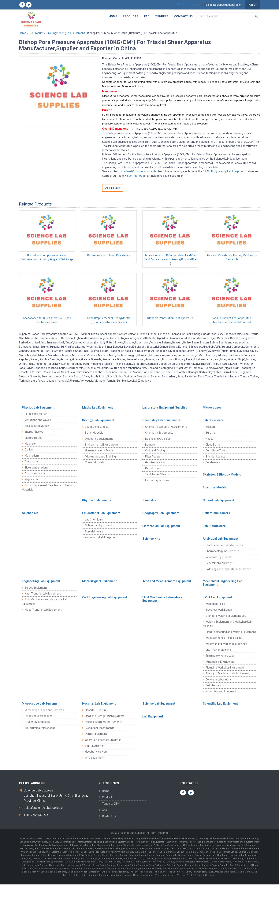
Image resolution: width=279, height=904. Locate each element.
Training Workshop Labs (220, 655)
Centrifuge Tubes (216, 450)
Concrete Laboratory (218, 679)
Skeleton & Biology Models (222, 474)
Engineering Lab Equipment (41, 581)
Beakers (211, 426)
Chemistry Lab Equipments (161, 420)
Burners (150, 444)
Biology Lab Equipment (98, 420)
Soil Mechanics (215, 685)
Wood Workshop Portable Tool (224, 637)
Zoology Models (94, 462)
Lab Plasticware (214, 526)
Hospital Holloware (96, 751)
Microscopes (212, 407)
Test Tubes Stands (157, 474)
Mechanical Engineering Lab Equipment (222, 582)
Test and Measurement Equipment (166, 581)
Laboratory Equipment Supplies (164, 407)
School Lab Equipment (218, 500)
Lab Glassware (213, 420)
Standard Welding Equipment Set (226, 615)
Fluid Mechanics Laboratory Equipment (162, 598)
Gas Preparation (155, 462)
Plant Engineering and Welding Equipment (231, 631)
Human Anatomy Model (99, 450)
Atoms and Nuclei (35, 473)
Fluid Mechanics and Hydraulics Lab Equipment (45, 601)
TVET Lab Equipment (217, 597)
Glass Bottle (213, 444)
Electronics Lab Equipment (161, 526)
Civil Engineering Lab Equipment (65, 33)
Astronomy (31, 461)
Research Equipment (218, 557)
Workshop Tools (215, 603)
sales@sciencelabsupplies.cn (44, 808)
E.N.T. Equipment (95, 745)
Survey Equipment (36, 587)
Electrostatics (33, 437)
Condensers (213, 462)
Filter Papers (153, 456)
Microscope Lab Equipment (41, 703)
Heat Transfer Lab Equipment (43, 593)
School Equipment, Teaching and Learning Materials (49, 487)
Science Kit (30, 513)
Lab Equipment (152, 716)
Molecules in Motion (37, 425)
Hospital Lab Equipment (99, 703)
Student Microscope (37, 721)
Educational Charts (96, 426)
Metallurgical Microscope (40, 727)
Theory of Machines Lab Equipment (227, 673)
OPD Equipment (94, 757)
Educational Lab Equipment (101, 513)
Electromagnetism (36, 467)
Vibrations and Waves (38, 419)
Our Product (36, 33)
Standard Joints (215, 456)
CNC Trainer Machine (218, 649)
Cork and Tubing (155, 450)
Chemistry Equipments (159, 432)
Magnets (30, 443)
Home (113, 16)
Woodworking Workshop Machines (226, 643)
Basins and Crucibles (158, 438)
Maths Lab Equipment (97, 407)
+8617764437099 (36, 815)
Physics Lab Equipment (38, 407)
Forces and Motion (36, 413)
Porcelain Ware (94, 531)
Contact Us (183, 16)
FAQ (147, 16)
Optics (29, 449)
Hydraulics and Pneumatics (222, 691)
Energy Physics (34, 431)
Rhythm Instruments (96, 500)
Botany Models (94, 432)
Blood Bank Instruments (99, 727)
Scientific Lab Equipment (220, 703)
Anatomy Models (215, 487)
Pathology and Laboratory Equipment (228, 569)
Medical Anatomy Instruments (103, 721)
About (252, 4)
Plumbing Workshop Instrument (225, 667)
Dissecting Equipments (99, 438)
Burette (210, 432)
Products (130, 16)
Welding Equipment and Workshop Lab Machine (227, 623)
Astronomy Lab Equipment (101, 537)
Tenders (162, 16)
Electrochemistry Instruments (224, 545)
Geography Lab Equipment (161, 513)
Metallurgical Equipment (99, 581)
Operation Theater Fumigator (103, 739)
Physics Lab (32, 479)
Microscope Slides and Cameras (44, 710)
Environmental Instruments (102, 444)
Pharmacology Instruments (222, 551)
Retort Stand (153, 468)
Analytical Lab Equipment (220, 538)
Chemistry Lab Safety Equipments (166, 426)
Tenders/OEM (110, 803)
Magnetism (32, 455)
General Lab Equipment (220, 563)
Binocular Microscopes (39, 715)
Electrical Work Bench (219, 609)
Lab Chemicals (94, 519)
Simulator (149, 500)
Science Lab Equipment (158, 703)
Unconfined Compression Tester (138, 171)
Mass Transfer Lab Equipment (43, 609)
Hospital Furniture (96, 710)
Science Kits (151, 538)
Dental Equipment (96, 733)
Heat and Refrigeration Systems (105, 715)
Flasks (209, 438)
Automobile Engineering (220, 661)
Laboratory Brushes (157, 480)
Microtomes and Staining (100, 456)
